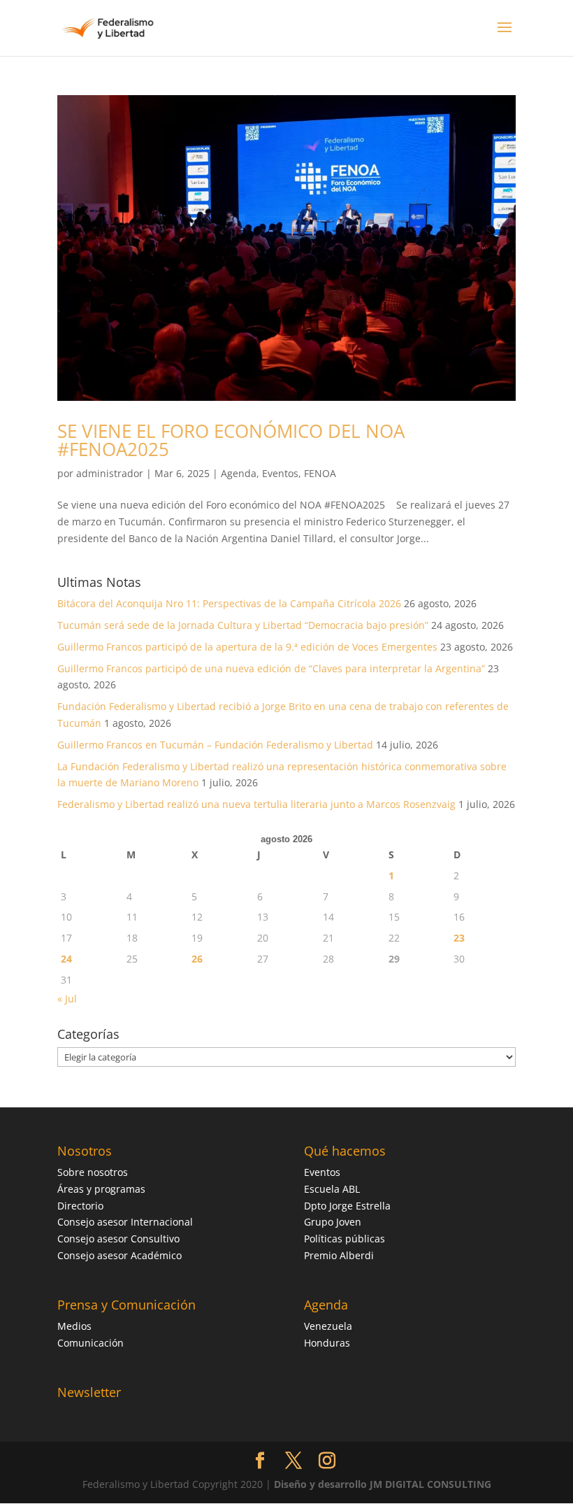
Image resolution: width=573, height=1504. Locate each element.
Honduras (327, 1342)
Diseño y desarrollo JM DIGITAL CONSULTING (382, 1484)
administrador (109, 473)
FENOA (320, 473)
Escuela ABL (332, 1189)
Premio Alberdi (339, 1255)
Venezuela (328, 1326)
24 (66, 958)
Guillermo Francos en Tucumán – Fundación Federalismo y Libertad (215, 744)
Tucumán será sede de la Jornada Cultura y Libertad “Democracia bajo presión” (242, 625)
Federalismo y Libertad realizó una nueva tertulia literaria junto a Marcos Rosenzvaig (256, 804)
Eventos (280, 473)
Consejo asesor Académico (119, 1255)
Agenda (238, 473)
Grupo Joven (332, 1221)
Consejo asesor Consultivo (118, 1238)
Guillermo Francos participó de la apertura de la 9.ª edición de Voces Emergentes (247, 646)
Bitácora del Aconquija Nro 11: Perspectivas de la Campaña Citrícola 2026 (229, 603)
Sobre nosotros (92, 1172)
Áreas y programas (101, 1189)
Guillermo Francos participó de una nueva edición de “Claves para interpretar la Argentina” (271, 668)
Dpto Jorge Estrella (347, 1205)
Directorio (80, 1205)
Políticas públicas (344, 1238)
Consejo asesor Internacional (125, 1221)
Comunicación (90, 1342)
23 (459, 937)
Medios (74, 1326)
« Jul (67, 998)
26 (197, 958)
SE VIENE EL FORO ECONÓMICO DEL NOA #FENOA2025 (231, 440)
